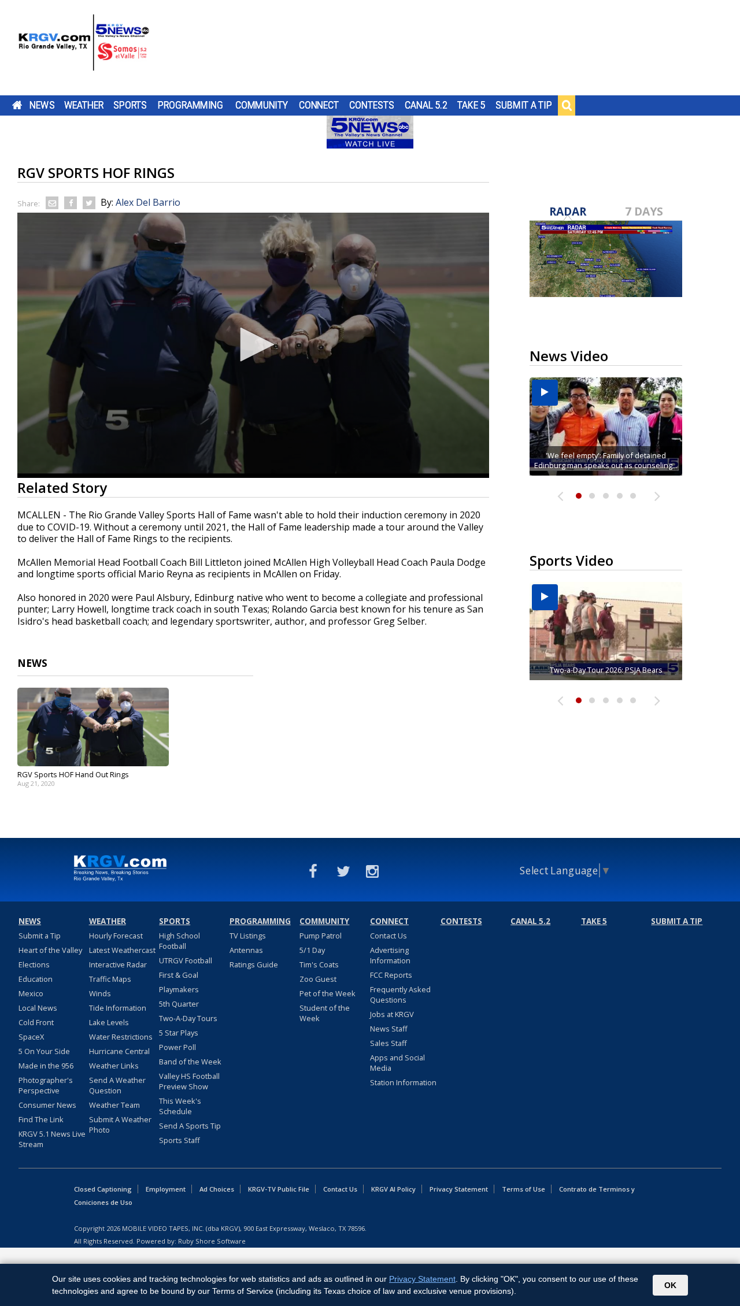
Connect (319, 105)
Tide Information (117, 1008)
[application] (253, 345)
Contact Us (388, 935)
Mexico (30, 993)
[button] (253, 344)
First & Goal (178, 975)
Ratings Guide (254, 964)
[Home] (84, 49)
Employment (166, 1189)
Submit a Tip (523, 105)
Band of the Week (190, 1061)
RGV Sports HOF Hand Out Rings (73, 774)
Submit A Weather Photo (120, 1124)
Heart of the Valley (50, 950)
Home (17, 105)
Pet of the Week (327, 993)
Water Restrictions (121, 1037)
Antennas (246, 950)
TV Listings (248, 935)
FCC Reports (391, 975)
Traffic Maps (110, 979)
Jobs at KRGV (392, 1014)
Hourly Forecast (116, 935)
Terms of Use (523, 1189)
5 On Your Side (44, 1051)
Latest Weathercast (122, 950)
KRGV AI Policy (393, 1189)
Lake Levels (109, 1022)
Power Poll (177, 1047)
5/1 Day (312, 950)
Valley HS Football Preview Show (189, 1081)
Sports (130, 105)
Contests (371, 105)
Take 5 (471, 105)
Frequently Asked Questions (400, 994)
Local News (37, 1008)
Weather (83, 105)
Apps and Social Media (397, 1062)
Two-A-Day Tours (188, 1018)
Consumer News (47, 1105)
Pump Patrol (320, 935)
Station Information (403, 1082)
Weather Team (114, 1105)
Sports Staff (179, 1140)
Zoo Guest (317, 979)
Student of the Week (324, 1013)
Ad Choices (216, 1189)
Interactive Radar (118, 964)
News (41, 105)
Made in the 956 (45, 1065)
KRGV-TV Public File (278, 1189)
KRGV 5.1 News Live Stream (52, 1139)
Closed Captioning (103, 1189)
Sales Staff (388, 1043)
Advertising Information (390, 955)
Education (35, 979)
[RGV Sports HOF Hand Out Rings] (93, 727)
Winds (100, 993)
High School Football (179, 940)
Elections (34, 964)
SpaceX (31, 1037)
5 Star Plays (178, 1032)
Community (261, 105)
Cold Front (36, 1022)
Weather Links (114, 1065)
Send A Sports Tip (190, 1126)
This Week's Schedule (180, 1106)
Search (566, 105)
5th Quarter (179, 1004)
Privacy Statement (459, 1189)
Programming (190, 105)
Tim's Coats (319, 964)
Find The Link (41, 1119)
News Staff (389, 1028)
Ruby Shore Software (212, 1241)
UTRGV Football (185, 960)
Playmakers (179, 989)
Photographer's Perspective (45, 1085)
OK (670, 1285)
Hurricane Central (119, 1051)
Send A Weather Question (117, 1085)
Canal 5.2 (426, 105)
